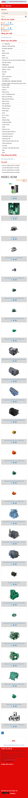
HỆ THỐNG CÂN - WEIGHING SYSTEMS (12, 81)
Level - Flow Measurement (8, 94)
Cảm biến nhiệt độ (6, 62)
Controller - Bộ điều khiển (8, 67)
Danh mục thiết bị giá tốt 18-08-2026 (10, 170)
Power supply (5, 110)
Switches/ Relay (6, 120)
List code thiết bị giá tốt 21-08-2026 (10, 167)
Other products (5, 103)
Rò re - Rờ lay (5, 115)
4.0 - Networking (6, 44)
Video (3, 152)
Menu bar (8, 6)
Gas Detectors (5, 79)
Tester (3, 127)
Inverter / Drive (5, 87)
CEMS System (5, 65)
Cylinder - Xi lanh (6, 69)
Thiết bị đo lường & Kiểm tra (8, 131)
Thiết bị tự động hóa (7, 143)
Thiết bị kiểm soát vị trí (7, 136)
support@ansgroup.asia (10, 759)
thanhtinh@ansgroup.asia (8, 24)
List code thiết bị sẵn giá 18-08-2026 (10, 172)
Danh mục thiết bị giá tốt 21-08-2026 (10, 165)
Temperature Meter (6, 122)
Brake (3, 51)
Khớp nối (4, 89)
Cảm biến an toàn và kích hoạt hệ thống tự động (13, 60)
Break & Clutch (5, 53)
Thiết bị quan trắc (6, 138)
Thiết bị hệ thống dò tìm (7, 134)
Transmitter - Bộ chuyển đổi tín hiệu (10, 148)
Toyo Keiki (4, 145)
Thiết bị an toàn (6, 129)
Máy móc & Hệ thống (7, 96)
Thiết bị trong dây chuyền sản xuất (10, 141)
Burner (3, 55)
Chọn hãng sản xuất (6, 37)
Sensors (4, 117)
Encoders (4, 72)
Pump (3, 113)
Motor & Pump (5, 101)
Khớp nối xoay (5, 92)
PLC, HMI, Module (6, 106)
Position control (5, 108)
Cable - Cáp (5, 58)
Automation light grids (7, 48)
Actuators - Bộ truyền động (8, 46)
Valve (3, 150)
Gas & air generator (6, 76)
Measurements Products (8, 99)
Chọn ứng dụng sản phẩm (7, 159)
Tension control (5, 124)
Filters (3, 74)
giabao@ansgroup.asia (7, 29)
